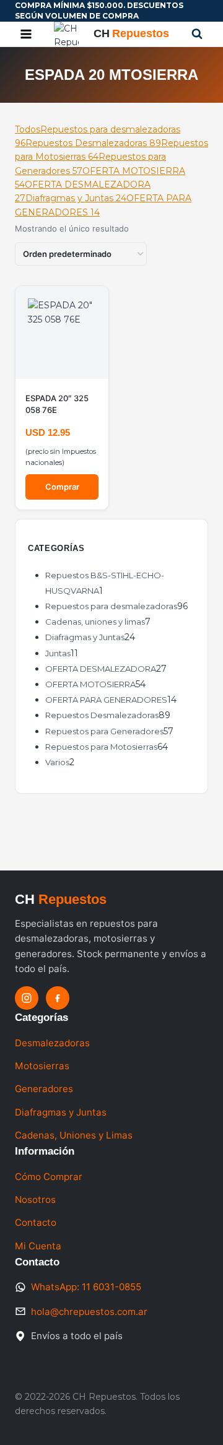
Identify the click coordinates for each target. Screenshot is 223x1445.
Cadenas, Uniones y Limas (74, 1135)
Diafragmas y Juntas (75, 198)
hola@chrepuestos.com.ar (89, 1311)
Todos (27, 129)
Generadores (44, 1089)
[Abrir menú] (26, 33)
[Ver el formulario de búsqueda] (197, 34)
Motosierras (42, 1066)
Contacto (35, 1222)
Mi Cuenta (38, 1246)
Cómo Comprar (48, 1176)
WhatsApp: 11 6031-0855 (86, 1287)
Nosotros (35, 1199)
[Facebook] (57, 998)
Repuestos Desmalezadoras (93, 143)
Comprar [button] (62, 487)
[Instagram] (26, 998)
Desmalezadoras (52, 1043)
